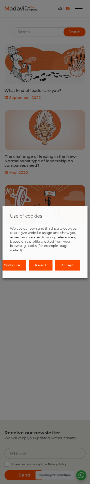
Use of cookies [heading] (26, 216)
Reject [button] (40, 265)
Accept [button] (67, 265)
